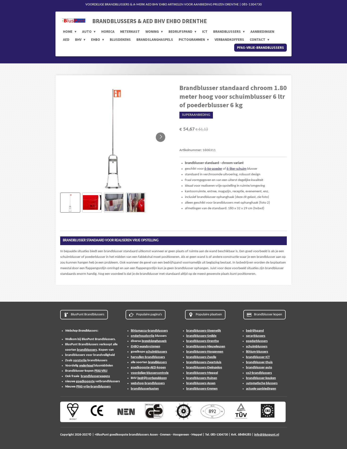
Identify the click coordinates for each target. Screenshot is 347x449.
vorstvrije (80, 360)
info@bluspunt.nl (266, 435)
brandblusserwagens (95, 376)
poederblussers (257, 341)
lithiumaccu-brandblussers (149, 331)
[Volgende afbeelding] (160, 137)
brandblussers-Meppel (202, 373)
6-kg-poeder (213, 169)
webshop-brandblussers (148, 383)
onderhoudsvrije (142, 336)
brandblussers (87, 350)
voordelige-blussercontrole (150, 373)
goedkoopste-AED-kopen (148, 367)
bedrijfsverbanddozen (152, 378)
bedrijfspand (255, 331)
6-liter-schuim (236, 169)
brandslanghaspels (154, 341)
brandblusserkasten (145, 389)
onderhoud (86, 365)
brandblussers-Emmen (202, 389)
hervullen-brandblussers (148, 357)
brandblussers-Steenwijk (203, 331)
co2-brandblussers (259, 373)
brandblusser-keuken (261, 378)
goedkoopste (85, 381)
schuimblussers (156, 352)
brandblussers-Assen (201, 383)
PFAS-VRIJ (100, 371)
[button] (70, 203)
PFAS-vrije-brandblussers (93, 386)
